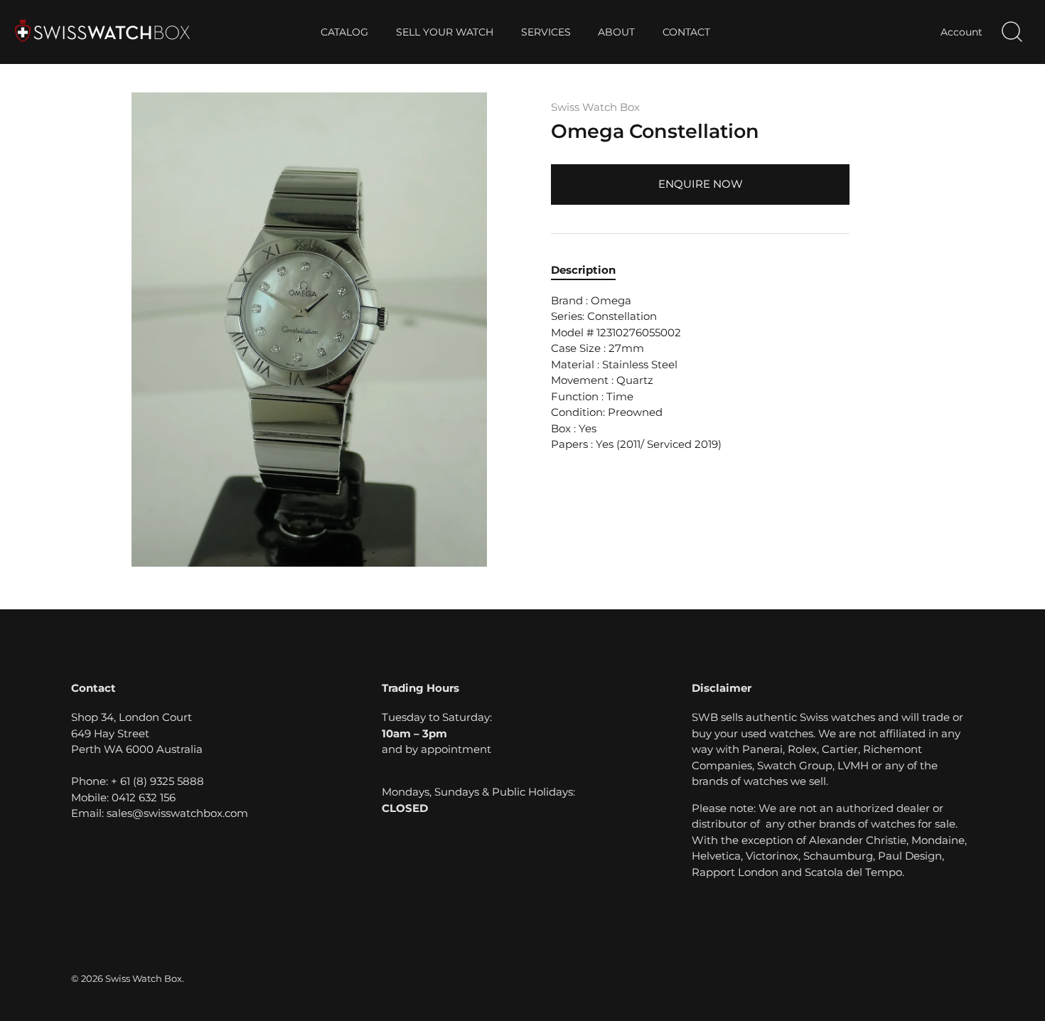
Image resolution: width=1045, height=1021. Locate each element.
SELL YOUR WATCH (444, 32)
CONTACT (686, 32)
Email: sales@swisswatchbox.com (159, 813)
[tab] (590, 270)
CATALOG (344, 32)
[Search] (1011, 32)
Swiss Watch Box (595, 107)
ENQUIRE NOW (700, 184)
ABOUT (616, 32)
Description (583, 270)
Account (961, 32)
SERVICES (546, 32)
